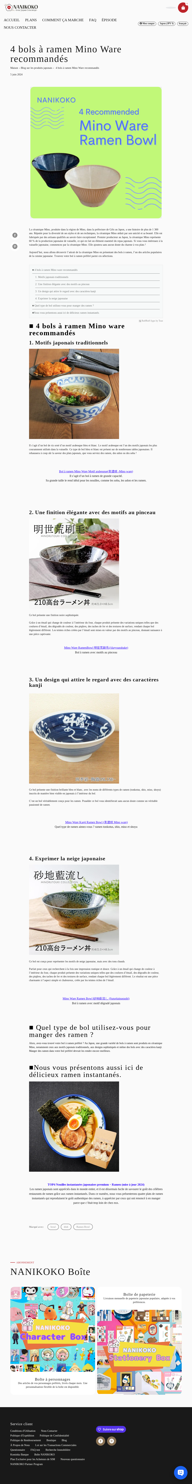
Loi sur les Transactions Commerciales (55, 1445)
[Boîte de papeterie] (139, 1341)
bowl (53, 1226)
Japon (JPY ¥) (167, 23)
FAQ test (35, 1449)
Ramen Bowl (83, 1226)
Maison (14, 68)
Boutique (51, 1440)
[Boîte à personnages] (52, 1341)
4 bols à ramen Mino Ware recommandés (77, 68)
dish (66, 1226)
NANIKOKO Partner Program (26, 1464)
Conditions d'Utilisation (22, 1431)
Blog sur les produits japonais (36, 68)
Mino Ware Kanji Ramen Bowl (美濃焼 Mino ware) (96, 822)
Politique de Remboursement (25, 1440)
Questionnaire (17, 1449)
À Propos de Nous (20, 1445)
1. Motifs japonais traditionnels (51, 277)
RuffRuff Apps (148, 320)
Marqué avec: (36, 1226)
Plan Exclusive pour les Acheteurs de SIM (32, 1459)
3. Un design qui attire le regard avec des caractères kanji (65, 291)
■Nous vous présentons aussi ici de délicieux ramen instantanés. (66, 312)
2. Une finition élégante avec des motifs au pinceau (62, 284)
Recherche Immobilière (58, 1449)
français (183, 23)
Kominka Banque (19, 1454)
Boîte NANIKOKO (44, 1454)
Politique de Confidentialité (54, 1435)
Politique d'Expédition (22, 1435)
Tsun (161, 320)
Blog (64, 1440)
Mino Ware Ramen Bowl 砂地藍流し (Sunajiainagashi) (96, 998)
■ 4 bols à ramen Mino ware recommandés (54, 270)
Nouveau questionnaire (73, 1459)
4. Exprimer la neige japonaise (51, 298)
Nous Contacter (49, 1431)
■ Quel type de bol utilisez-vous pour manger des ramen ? (63, 305)
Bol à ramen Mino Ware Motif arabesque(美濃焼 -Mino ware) (96, 471)
